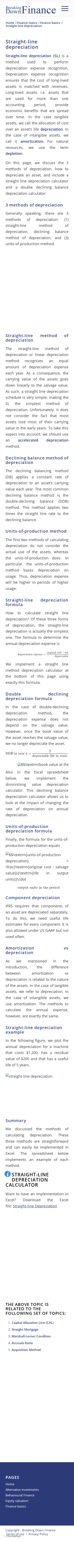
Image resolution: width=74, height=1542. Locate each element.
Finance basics (16, 1506)
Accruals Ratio (22, 1343)
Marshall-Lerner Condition (31, 1336)
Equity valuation (17, 1501)
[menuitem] (62, 8)
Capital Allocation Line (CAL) (33, 1323)
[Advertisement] (37, 288)
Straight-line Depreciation (35, 1205)
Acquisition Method (26, 1350)
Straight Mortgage (25, 1329)
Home (10, 1484)
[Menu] (62, 8)
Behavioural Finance (20, 1495)
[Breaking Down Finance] (31, 8)
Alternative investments (22, 1490)
